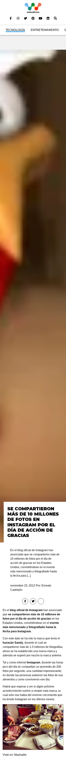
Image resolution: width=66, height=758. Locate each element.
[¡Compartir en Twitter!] (33, 601)
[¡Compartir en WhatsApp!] (41, 601)
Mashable (20, 754)
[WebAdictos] (33, 7)
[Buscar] (55, 18)
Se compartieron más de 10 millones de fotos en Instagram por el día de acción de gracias (33, 522)
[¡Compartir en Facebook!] (25, 601)
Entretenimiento (45, 30)
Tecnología (15, 30)
